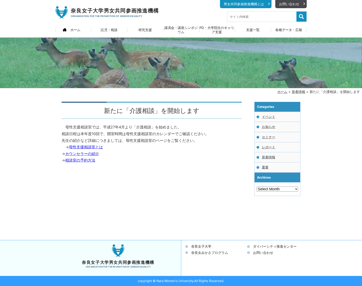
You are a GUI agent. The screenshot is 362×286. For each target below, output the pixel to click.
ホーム (75, 30)
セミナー (268, 137)
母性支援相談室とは (86, 147)
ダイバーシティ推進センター (275, 246)
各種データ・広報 (288, 30)
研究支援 (145, 30)
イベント (268, 117)
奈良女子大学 (201, 246)
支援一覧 (253, 30)
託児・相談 (109, 30)
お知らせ (268, 127)
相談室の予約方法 (80, 160)
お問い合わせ (289, 4)
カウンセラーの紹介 (82, 153)
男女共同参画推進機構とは (244, 4)
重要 (265, 167)
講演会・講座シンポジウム (181, 30)
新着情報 (268, 157)
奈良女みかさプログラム (209, 253)
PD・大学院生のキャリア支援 (216, 30)
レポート (268, 147)
